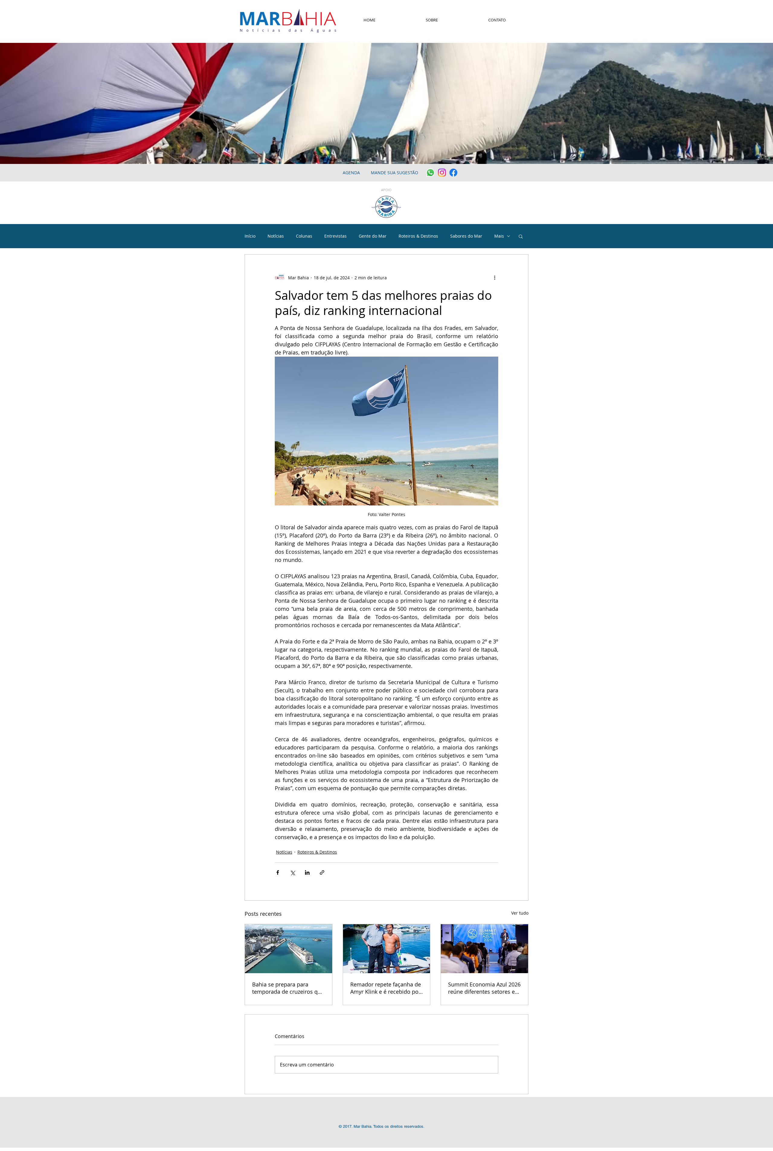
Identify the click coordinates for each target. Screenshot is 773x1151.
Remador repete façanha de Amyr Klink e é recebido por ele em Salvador (385, 988)
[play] (760, 158)
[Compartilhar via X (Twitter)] (292, 872)
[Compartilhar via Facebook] (278, 872)
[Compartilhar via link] (322, 872)
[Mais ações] (494, 277)
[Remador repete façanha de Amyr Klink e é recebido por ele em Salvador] (386, 948)
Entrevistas (335, 236)
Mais (499, 236)
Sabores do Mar (466, 236)
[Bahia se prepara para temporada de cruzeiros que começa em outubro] (288, 948)
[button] (521, 236)
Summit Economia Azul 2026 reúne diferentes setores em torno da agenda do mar (484, 988)
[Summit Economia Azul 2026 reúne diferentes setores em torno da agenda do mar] (484, 948)
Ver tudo (519, 913)
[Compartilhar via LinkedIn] (307, 872)
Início (250, 236)
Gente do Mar (372, 236)
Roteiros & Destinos (418, 236)
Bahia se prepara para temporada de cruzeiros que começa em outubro (288, 988)
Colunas (304, 236)
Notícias (276, 236)
